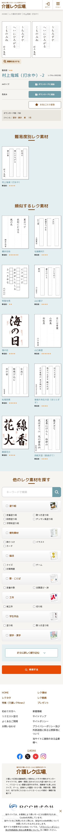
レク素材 (42, 692)
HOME (4, 14)
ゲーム (39, 564)
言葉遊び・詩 (42, 587)
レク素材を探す (15, 14)
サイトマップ (39, 716)
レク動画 (42, 697)
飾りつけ (10, 541)
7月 (30, 117)
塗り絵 (9, 625)
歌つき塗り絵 (42, 514)
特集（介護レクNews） (14, 702)
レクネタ (6, 697)
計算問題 (10, 568)
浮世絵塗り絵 (12, 523)
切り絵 (39, 606)
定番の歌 (10, 587)
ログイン (47, 7)
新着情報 (37, 711)
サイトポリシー (40, 721)
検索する (33, 669)
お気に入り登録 (47, 104)
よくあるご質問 (10, 721)
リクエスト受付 (10, 716)
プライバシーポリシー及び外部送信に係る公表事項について (46, 729)
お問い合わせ (9, 726)
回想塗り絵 (11, 518)
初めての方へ (9, 711)
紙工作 (9, 606)
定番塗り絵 (11, 514)
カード (9, 545)
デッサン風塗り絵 (44, 518)
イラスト (40, 541)
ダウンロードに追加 (46, 84)
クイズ (9, 564)
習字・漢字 (17, 117)
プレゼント (43, 702)
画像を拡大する (13, 61)
